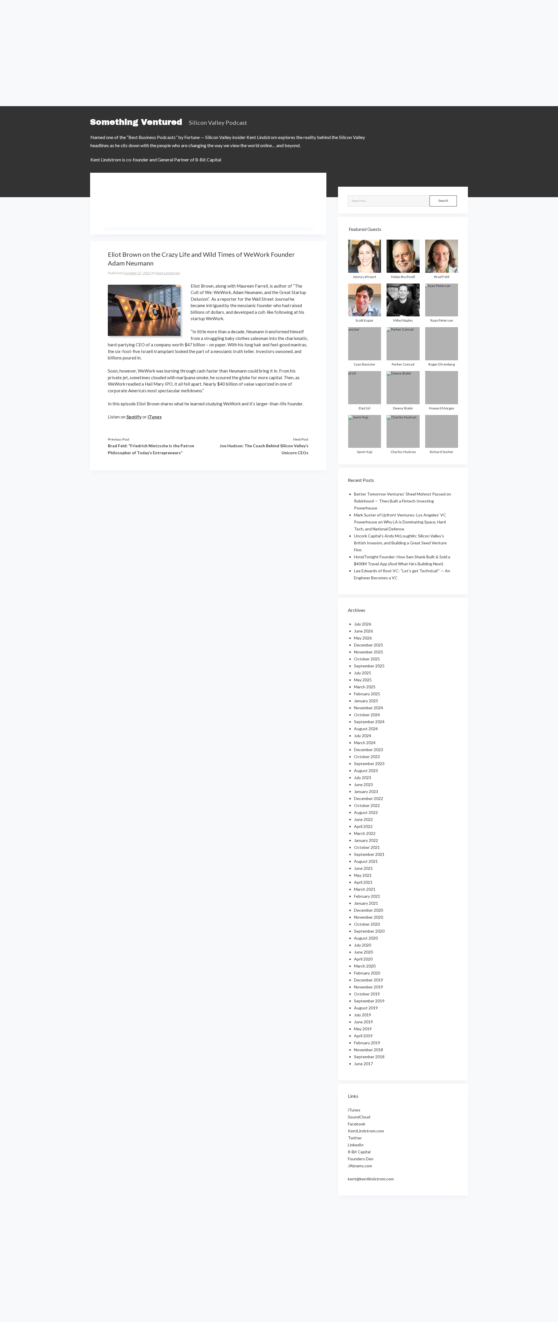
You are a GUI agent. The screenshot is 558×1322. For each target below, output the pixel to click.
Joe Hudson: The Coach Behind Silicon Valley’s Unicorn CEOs (264, 449)
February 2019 (367, 1042)
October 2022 (367, 805)
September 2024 (369, 721)
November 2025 (368, 651)
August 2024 (366, 728)
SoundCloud (359, 1116)
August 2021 (366, 861)
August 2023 (366, 770)
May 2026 (363, 637)
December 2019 (368, 979)
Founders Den (360, 1158)
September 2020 (369, 931)
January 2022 (366, 840)
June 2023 (363, 784)
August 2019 (366, 1007)
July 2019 (362, 1014)
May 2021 (363, 875)
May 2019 (363, 1028)
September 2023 (369, 763)
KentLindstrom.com (366, 1130)
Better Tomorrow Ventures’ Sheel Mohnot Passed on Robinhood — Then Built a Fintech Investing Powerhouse (402, 500)
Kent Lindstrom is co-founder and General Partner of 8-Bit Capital (155, 159)
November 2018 (368, 1049)
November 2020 (368, 917)
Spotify (134, 416)
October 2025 (367, 658)
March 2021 (364, 889)
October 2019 (367, 993)
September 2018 (369, 1056)
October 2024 (367, 714)
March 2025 (364, 686)
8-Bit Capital (359, 1151)
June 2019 (363, 1021)
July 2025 (362, 672)
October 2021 (367, 847)
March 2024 (364, 742)
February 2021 (367, 896)
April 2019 (363, 1035)
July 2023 (362, 777)
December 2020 (368, 910)
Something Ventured (136, 122)
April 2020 (363, 958)
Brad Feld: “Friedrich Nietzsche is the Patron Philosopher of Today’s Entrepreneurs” (151, 449)
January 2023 (366, 791)
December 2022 (368, 798)
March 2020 (364, 965)
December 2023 (368, 749)
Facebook (356, 1123)
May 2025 (363, 679)
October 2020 (367, 924)
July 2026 (362, 623)
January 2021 (366, 903)
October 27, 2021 (137, 273)
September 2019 (369, 1000)
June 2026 (363, 630)
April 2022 (363, 826)
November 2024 (368, 707)
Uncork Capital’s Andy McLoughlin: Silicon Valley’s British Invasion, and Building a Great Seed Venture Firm (400, 542)
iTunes (155, 416)
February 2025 (367, 693)
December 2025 (368, 644)
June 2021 (363, 868)
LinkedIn (356, 1144)
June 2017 (363, 1063)
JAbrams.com (360, 1165)
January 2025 (366, 700)
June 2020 (363, 951)
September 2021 (369, 854)
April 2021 (363, 882)
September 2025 (369, 665)
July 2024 (362, 735)
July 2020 (362, 944)
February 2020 (367, 972)
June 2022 (363, 819)
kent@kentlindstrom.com (371, 1178)
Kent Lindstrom (168, 273)
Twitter (355, 1137)
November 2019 (368, 986)
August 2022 (366, 812)
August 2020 (366, 938)
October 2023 (367, 756)
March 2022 (364, 833)
